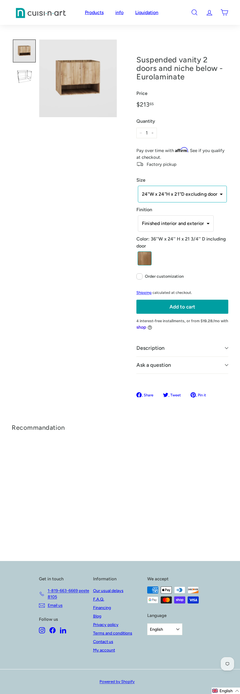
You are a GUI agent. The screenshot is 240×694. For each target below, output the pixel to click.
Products (94, 12)
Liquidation (146, 12)
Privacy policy (106, 624)
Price (142, 93)
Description (150, 348)
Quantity (145, 121)
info (119, 12)
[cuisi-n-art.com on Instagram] (42, 630)
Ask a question (153, 365)
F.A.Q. (98, 599)
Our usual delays (108, 590)
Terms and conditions (112, 633)
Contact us (103, 641)
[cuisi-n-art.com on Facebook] (52, 630)
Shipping (144, 292)
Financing (102, 607)
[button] (24, 51)
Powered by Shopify (117, 681)
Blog (97, 616)
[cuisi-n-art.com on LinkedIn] (63, 630)
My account (104, 650)
